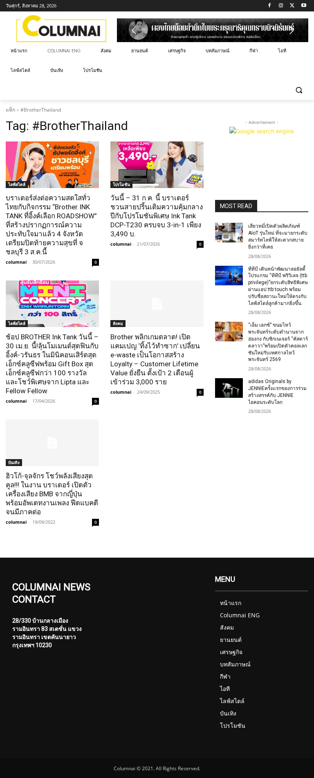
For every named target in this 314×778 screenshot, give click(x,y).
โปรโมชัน (121, 184)
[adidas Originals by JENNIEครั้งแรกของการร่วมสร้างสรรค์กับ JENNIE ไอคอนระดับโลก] (229, 388)
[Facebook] (269, 6)
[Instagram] (281, 6)
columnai (16, 262)
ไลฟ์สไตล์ (16, 184)
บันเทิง (14, 462)
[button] (298, 90)
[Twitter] (292, 6)
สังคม (118, 323)
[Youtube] (303, 6)
